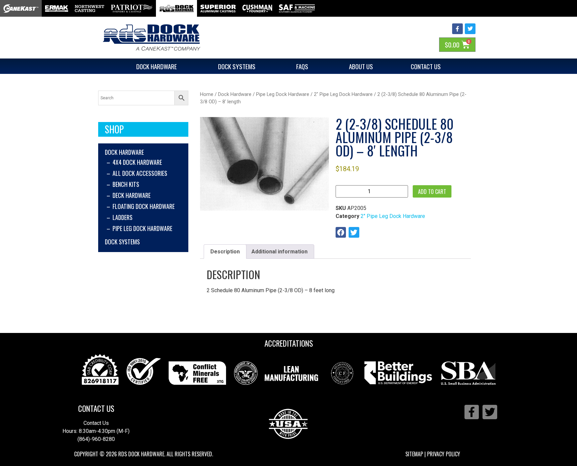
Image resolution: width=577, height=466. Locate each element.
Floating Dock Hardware (144, 206)
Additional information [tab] (279, 251)
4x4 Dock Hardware (137, 162)
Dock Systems (236, 66)
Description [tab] (225, 251)
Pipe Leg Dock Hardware (142, 228)
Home (206, 94)
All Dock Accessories (140, 173)
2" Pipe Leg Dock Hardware (343, 94)
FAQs (302, 66)
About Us (361, 66)
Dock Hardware (156, 66)
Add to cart (432, 192)
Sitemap (414, 454)
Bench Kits (126, 184)
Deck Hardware (132, 195)
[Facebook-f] (457, 28)
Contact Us (426, 66)
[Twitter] (470, 28)
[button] (341, 232)
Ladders (123, 217)
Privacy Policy (443, 454)
